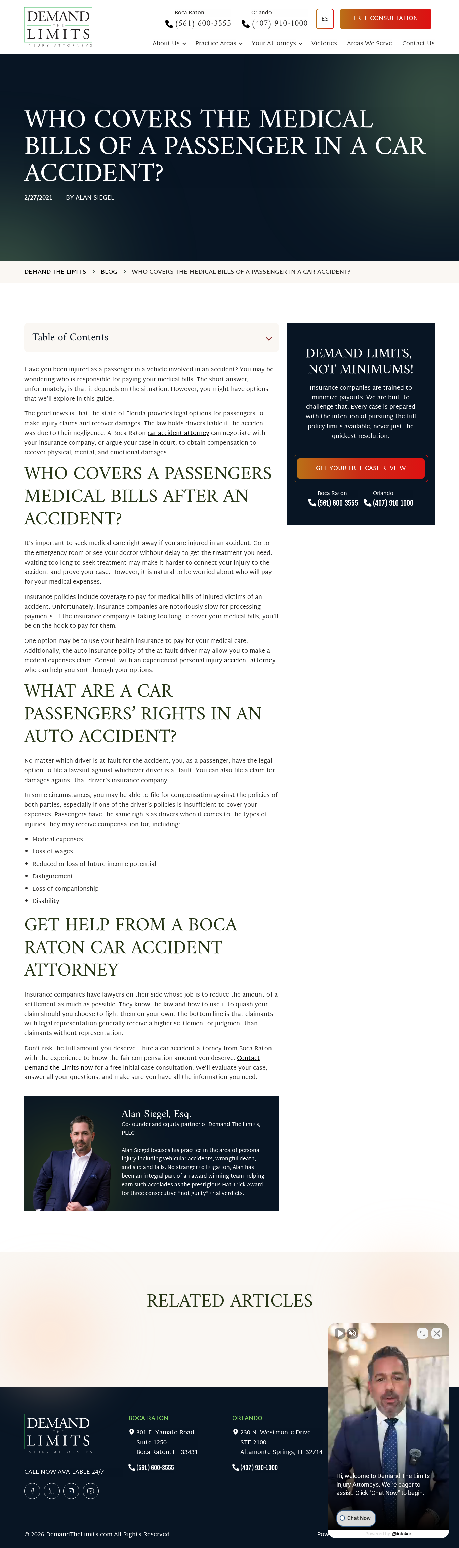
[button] (388, 1430)
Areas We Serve (369, 44)
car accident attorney (178, 433)
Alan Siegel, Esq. (156, 1114)
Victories (324, 44)
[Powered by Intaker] (402, 1534)
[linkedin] (52, 1491)
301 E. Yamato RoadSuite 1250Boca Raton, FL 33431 (167, 1442)
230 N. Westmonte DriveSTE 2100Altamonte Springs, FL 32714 (281, 1442)
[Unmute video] (340, 1333)
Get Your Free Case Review (361, 468)
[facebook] (32, 1491)
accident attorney (250, 660)
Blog (109, 272)
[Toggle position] (422, 1333)
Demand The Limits (55, 272)
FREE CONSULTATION (385, 18)
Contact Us (418, 44)
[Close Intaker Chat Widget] (436, 1333)
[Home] (58, 27)
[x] (71, 1491)
